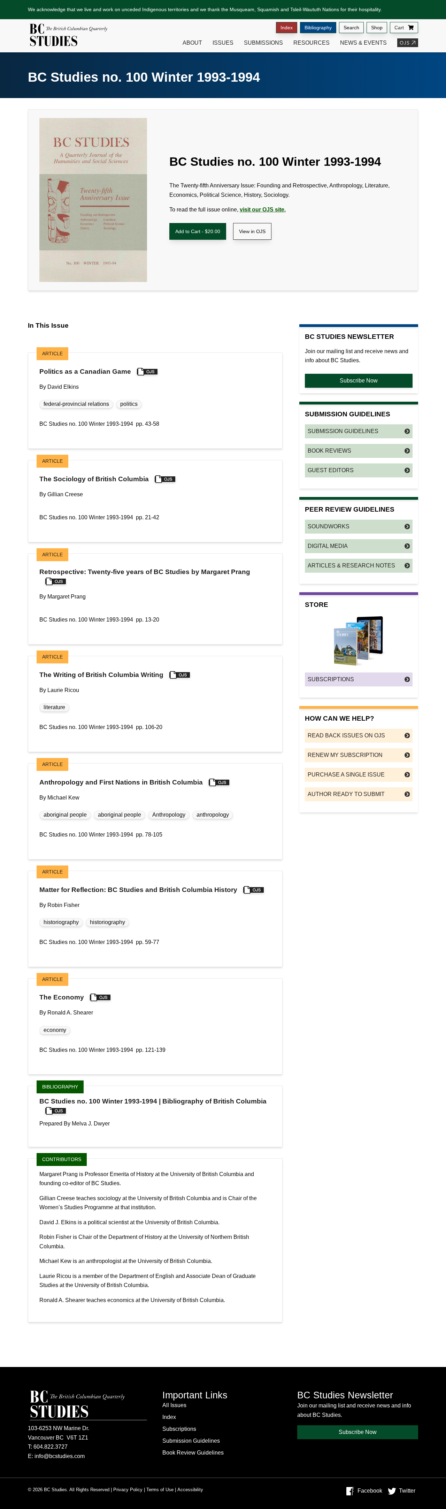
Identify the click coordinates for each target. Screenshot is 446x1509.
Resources (311, 43)
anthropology (213, 815)
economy (55, 1030)
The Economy (61, 997)
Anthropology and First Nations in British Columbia (121, 782)
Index (286, 27)
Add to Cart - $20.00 (197, 231)
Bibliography (318, 27)
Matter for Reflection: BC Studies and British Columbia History (138, 889)
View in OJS (252, 231)
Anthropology (168, 815)
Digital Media (328, 546)
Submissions (263, 43)
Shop (377, 27)
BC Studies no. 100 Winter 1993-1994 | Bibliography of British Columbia (153, 1101)
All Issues (174, 1405)
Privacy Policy (128, 1489)
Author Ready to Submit (346, 794)
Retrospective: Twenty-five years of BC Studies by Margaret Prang (144, 571)
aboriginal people (65, 815)
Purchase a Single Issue (346, 775)
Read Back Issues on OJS (346, 735)
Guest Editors (331, 470)
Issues (223, 43)
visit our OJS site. (263, 210)
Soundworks (328, 526)
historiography (61, 922)
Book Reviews (329, 451)
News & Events (363, 43)
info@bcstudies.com (59, 1456)
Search (351, 27)
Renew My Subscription (345, 755)
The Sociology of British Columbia (94, 479)
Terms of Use (160, 1489)
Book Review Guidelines (193, 1453)
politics (129, 404)
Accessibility (190, 1489)
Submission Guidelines (343, 431)
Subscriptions (331, 679)
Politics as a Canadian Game (85, 371)
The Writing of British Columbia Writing (101, 674)
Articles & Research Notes (351, 565)
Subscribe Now (359, 381)
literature (54, 707)
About (192, 43)
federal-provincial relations (76, 404)
